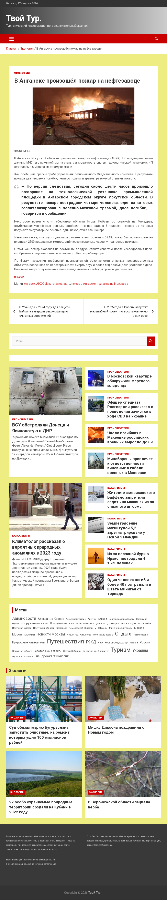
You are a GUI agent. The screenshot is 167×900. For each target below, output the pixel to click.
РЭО (100, 642)
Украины (140, 650)
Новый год (72, 634)
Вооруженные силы (34, 623)
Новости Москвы (51, 634)
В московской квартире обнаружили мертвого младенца (129, 381)
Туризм (121, 649)
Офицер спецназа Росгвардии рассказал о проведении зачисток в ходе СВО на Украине (130, 409)
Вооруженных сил (62, 623)
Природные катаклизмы (28, 642)
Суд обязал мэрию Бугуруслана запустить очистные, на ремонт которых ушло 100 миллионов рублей (39, 735)
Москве (17, 634)
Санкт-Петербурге (22, 651)
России (145, 642)
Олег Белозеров (103, 634)
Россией (134, 642)
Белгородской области (121, 619)
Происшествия (23, 419)
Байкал (102, 619)
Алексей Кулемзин (76, 619)
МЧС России (100, 628)
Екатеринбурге (128, 623)
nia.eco (19, 276)
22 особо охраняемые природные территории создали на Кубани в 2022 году (41, 807)
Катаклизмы (21, 535)
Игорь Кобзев (145, 623)
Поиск (151, 341)
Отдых (123, 634)
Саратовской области (47, 650)
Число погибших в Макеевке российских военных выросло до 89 (130, 438)
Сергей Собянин (72, 651)
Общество (85, 634)
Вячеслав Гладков (85, 623)
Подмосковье (140, 634)
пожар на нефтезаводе (112, 283)
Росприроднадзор (116, 642)
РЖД (91, 642)
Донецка (100, 623)
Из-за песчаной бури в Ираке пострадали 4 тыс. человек (128, 558)
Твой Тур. (24, 18)
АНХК (40, 283)
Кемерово (61, 628)
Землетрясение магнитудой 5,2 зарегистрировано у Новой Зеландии (126, 530)
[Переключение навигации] (11, 38)
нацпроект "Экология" (52, 656)
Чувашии (17, 656)
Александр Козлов (51, 618)
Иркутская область (57, 283)
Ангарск (29, 283)
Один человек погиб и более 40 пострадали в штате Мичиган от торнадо (129, 586)
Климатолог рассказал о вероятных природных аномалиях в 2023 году (38, 547)
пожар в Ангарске (83, 283)
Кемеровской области (81, 628)
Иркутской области (44, 628)
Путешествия (65, 641)
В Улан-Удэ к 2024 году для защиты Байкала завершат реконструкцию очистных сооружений (44, 311)
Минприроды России (120, 628)
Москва (139, 627)
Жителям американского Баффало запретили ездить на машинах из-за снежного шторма (131, 499)
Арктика (92, 619)
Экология (22, 73)
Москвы (29, 634)
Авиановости (24, 618)
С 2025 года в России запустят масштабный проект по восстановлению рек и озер (119, 311)
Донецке (113, 623)
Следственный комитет (95, 651)
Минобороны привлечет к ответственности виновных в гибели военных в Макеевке (130, 465)
